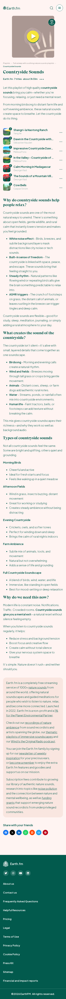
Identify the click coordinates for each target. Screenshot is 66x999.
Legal (10, 928)
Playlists (6, 63)
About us (12, 884)
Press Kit (11, 963)
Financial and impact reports (24, 981)
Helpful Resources (17, 910)
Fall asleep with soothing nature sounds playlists (33, 63)
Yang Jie (17, 133)
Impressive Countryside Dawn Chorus (38, 148)
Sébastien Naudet (23, 142)
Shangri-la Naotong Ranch (31, 130)
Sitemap (11, 972)
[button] (33, 131)
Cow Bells (20, 185)
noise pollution (47, 788)
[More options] (42, 79)
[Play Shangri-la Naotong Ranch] (33, 37)
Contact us (13, 892)
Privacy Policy (15, 945)
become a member (22, 762)
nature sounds (37, 687)
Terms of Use (14, 937)
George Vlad (20, 170)
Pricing (10, 919)
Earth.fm (8, 79)
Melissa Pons (20, 151)
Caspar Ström (21, 188)
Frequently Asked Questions (24, 901)
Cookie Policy (15, 954)
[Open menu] (59, 8)
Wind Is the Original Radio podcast (33, 741)
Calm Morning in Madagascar (32, 166)
